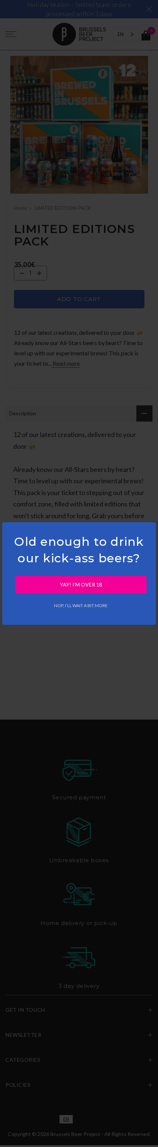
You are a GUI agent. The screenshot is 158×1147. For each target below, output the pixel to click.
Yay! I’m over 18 (81, 584)
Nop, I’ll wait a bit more (81, 605)
